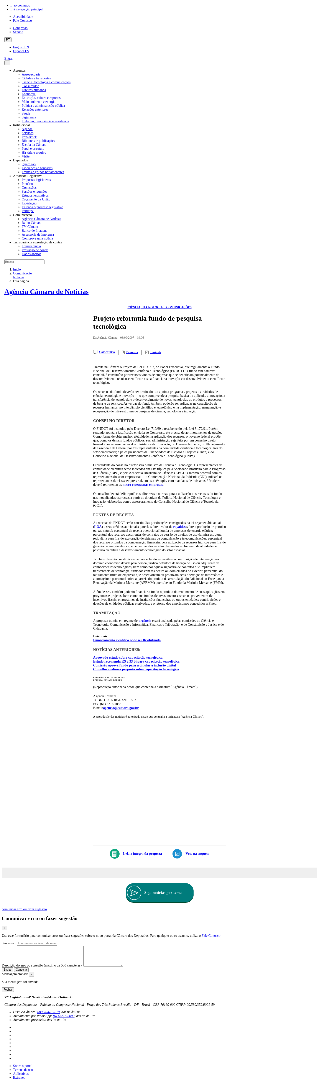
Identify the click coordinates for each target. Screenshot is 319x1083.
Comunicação (22, 273)
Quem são (29, 164)
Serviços (27, 133)
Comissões (29, 187)
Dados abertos (31, 254)
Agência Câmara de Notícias (41, 219)
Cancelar (21, 969)
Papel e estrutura (33, 148)
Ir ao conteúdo (20, 5)
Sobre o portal (22, 1066)
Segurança (29, 117)
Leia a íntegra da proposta (142, 853)
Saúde (26, 113)
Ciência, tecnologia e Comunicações (160, 307)
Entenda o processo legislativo (42, 207)
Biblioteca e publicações (38, 141)
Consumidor (30, 86)
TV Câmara (30, 226)
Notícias (18, 277)
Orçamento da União (36, 199)
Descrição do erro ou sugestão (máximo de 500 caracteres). (42, 965)
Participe (28, 211)
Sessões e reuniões (34, 191)
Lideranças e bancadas (37, 168)
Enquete (155, 352)
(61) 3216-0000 (63, 1016)
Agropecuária (31, 74)
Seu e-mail (9, 943)
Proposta (132, 352)
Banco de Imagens (34, 230)
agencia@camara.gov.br (121, 708)
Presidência (29, 137)
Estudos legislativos (35, 195)
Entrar (8, 58)
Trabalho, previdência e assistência (45, 121)
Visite (26, 156)
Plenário (27, 183)
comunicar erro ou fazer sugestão (24, 909)
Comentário (107, 352)
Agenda (27, 129)
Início (17, 269)
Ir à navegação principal (26, 9)
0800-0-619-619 (48, 1012)
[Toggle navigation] (7, 63)
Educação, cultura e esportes (41, 98)
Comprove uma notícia (37, 238)
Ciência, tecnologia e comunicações (46, 82)
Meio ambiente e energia (38, 101)
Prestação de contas (35, 250)
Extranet (19, 1077)
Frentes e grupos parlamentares (43, 172)
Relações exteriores (35, 109)
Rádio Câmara (31, 223)
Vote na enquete (197, 853)
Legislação (29, 203)
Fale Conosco (22, 20)
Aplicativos (21, 1073)
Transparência (31, 246)
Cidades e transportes (36, 78)
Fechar (7, 989)
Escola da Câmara (34, 144)
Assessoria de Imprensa (38, 234)
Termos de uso (23, 1070)
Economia (29, 94)
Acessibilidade (23, 16)
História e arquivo (34, 152)
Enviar (7, 969)
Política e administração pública (43, 105)
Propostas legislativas (36, 180)
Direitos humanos (34, 90)
